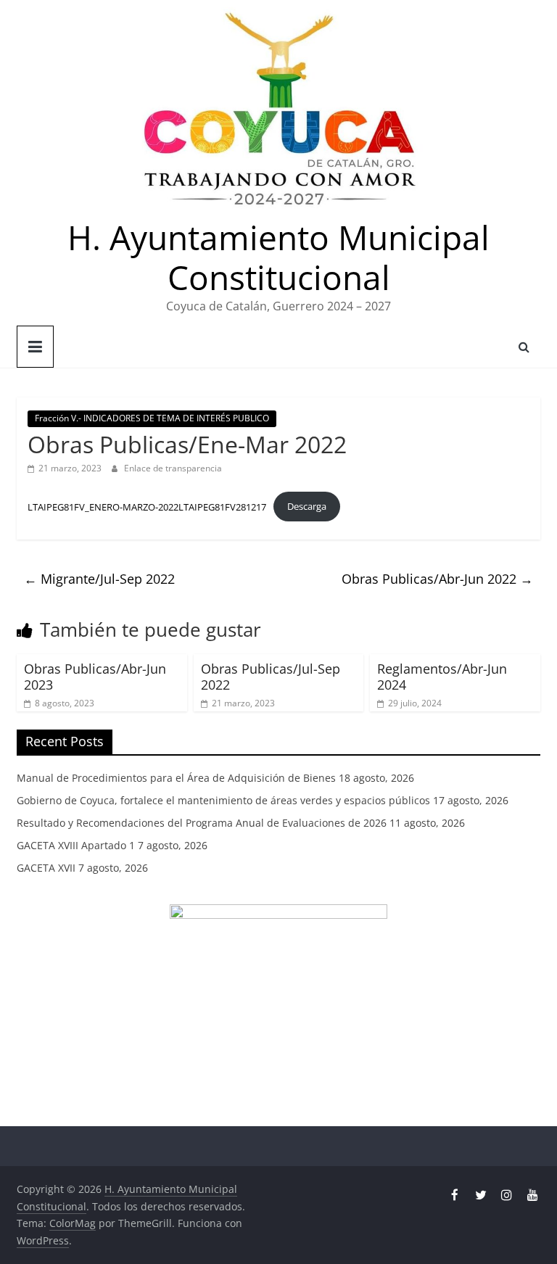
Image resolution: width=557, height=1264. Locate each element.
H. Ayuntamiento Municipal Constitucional (278, 257)
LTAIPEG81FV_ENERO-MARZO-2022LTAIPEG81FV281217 (147, 506)
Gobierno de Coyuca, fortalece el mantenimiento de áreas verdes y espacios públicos (223, 800)
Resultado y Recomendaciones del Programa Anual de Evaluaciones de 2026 (202, 823)
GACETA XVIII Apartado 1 (76, 845)
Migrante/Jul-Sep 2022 (99, 578)
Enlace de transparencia (173, 468)
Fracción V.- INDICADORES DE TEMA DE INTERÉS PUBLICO (152, 418)
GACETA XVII (46, 868)
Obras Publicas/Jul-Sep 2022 (270, 676)
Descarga (306, 506)
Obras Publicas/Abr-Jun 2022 (437, 578)
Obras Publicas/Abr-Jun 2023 (95, 676)
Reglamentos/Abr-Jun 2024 (442, 676)
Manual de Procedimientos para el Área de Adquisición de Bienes (176, 778)
